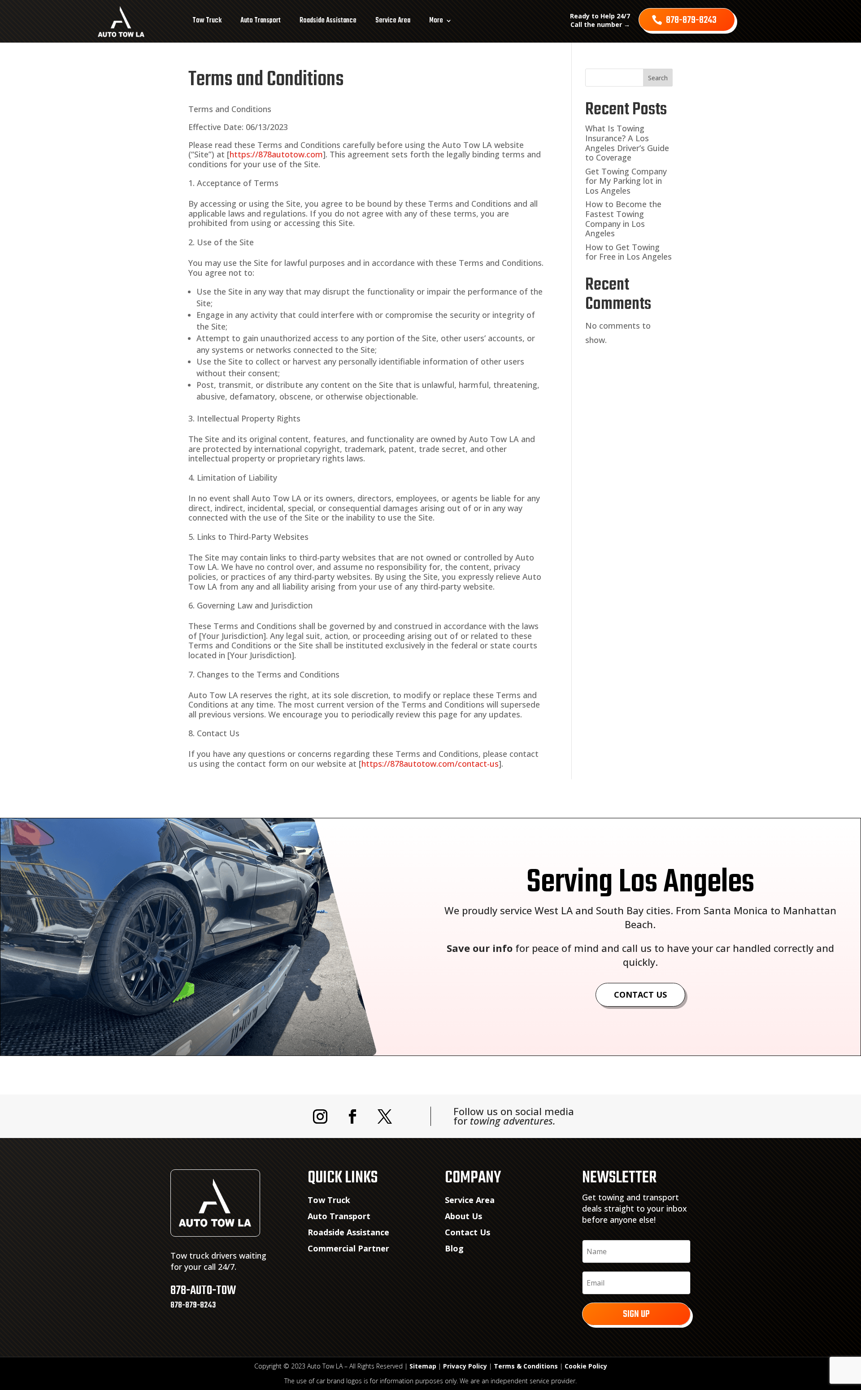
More (436, 20)
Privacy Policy (465, 1366)
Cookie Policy (586, 1366)
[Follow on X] (384, 1116)
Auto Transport (260, 20)
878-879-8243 (691, 20)
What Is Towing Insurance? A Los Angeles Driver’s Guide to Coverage (627, 143)
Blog (454, 1248)
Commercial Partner (348, 1248)
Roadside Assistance (328, 20)
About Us (463, 1216)
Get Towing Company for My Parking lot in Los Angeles (626, 181)
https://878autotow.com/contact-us (430, 763)
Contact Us (640, 994)
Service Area (392, 20)
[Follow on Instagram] (320, 1116)
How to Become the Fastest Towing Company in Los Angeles (623, 219)
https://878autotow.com (276, 154)
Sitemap (422, 1366)
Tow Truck (207, 20)
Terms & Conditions (526, 1366)
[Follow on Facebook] (352, 1116)
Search (658, 78)
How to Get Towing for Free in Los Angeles (628, 252)
